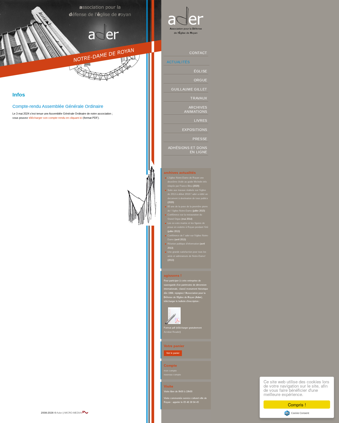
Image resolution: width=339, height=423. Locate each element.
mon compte (170, 370)
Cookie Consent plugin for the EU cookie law (296, 413)
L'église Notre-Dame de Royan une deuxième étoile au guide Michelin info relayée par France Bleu (187, 182)
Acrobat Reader (172, 332)
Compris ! (297, 404)
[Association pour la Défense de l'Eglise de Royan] (186, 24)
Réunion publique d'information (183, 243)
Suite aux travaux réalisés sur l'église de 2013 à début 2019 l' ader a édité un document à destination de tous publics (188, 194)
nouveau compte (172, 374)
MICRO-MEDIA (72, 412)
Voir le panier (172, 353)
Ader (59, 412)
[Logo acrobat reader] (174, 323)
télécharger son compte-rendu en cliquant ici (55, 117)
